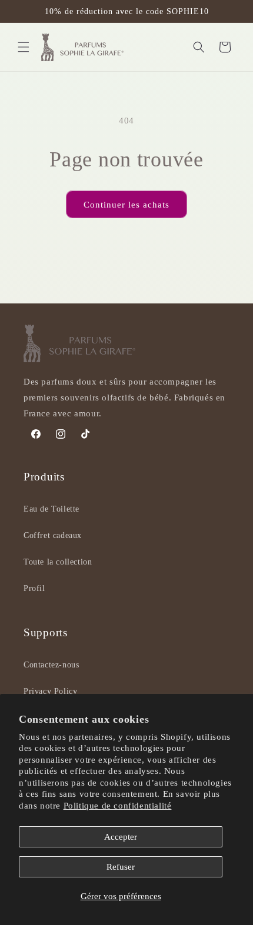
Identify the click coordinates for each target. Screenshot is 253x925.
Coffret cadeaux (53, 535)
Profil (34, 588)
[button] (23, 47)
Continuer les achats (126, 204)
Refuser (120, 866)
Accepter (120, 836)
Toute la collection (58, 561)
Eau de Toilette (51, 509)
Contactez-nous (51, 664)
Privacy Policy (50, 691)
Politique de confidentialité (118, 805)
